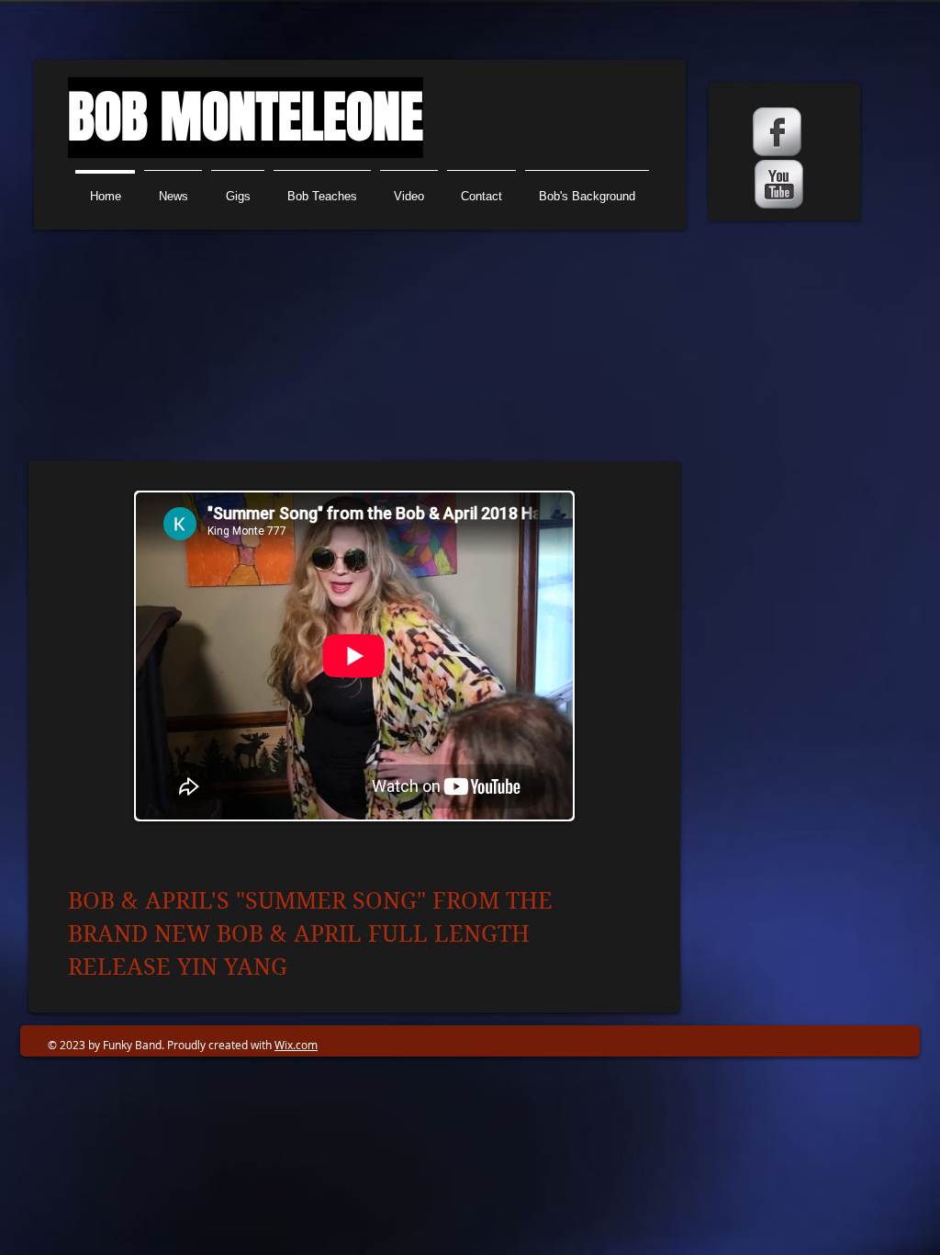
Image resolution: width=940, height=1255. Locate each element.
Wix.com (296, 1044)
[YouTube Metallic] (779, 184)
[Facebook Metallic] (777, 131)
